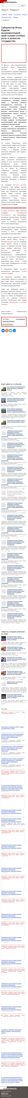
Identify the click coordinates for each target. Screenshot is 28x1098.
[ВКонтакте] (3, 330)
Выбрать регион (4, 1094)
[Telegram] (10, 330)
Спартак (23, 298)
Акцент (23, 198)
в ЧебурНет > (5, 20)
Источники (17, 14)
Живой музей (19, 219)
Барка (17, 261)
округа (12, 67)
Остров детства (20, 185)
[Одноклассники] (7, 330)
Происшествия (6, 17)
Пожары (15, 17)
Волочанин (14, 302)
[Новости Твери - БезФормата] (8, 2)
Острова (11, 210)
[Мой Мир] (14, 330)
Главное (4, 14)
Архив (10, 14)
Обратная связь (4, 1093)
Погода (24, 14)
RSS (10, 1095)
